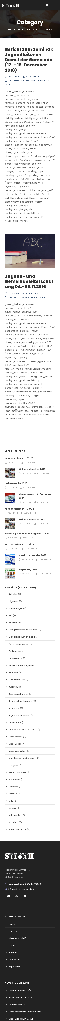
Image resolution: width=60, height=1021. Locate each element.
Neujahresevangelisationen (22, 758)
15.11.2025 (27, 473)
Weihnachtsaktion (18, 829)
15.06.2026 (13, 462)
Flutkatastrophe (16, 651)
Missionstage (15, 743)
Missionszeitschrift (18, 751)
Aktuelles (14, 80)
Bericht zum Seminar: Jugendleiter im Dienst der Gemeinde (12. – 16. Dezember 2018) (29, 59)
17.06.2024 (13, 549)
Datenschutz (15, 959)
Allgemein (13, 601)
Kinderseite (14, 722)
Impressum (14, 966)
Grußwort (13, 672)
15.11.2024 (27, 502)
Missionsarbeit (15, 736)
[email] (8, 896)
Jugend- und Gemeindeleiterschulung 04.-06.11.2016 (29, 281)
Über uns (13, 931)
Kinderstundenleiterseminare (23, 729)
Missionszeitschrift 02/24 (19, 544)
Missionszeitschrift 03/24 (19, 508)
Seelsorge (13, 786)
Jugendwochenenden (19, 715)
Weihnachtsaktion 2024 (32, 519)
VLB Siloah (13, 822)
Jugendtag (14, 708)
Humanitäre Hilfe (17, 679)
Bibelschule (14, 622)
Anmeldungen (16, 608)
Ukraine (12, 808)
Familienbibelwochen (19, 644)
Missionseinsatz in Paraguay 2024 (25, 1011)
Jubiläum (13, 686)
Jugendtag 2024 (28, 569)
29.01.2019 (14, 77)
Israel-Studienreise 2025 (33, 555)
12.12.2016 (14, 293)
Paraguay (13, 765)
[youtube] (16, 896)
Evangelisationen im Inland (22, 637)
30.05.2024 (27, 559)
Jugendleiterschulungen (35, 80)
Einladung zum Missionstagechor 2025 (27, 533)
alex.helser (32, 77)
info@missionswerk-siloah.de (23, 889)
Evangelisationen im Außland (23, 629)
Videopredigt (15, 815)
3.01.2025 (12, 487)
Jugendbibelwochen (18, 694)
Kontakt (12, 945)
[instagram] (24, 896)
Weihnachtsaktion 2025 (32, 469)
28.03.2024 (27, 573)
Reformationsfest (17, 772)
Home (12, 924)
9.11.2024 (12, 538)
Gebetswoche (15, 658)
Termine (13, 793)
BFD (10, 615)
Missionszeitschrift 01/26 (19, 458)
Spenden (13, 952)
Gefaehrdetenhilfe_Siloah (21, 665)
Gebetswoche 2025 (16, 483)
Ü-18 (11, 801)
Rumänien (14, 779)
